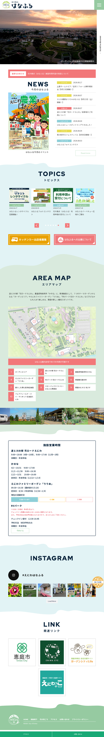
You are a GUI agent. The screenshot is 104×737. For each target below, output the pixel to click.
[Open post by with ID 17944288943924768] (89, 590)
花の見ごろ (44, 719)
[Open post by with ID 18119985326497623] (44, 590)
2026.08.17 (74, 86)
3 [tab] (51, 225)
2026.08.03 (69, 142)
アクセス (54, 719)
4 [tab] (53, 225)
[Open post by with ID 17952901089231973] (29, 590)
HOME (25, 719)
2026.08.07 (75, 99)
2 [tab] (48, 225)
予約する (20, 530)
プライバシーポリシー (80, 719)
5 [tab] (56, 225)
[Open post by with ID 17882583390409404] (74, 590)
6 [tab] (58, 225)
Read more (85, 153)
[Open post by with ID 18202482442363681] (59, 590)
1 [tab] (46, 225)
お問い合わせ (65, 719)
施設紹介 (34, 719)
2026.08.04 (74, 123)
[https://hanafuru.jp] (17, 5)
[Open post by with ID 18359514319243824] (15, 590)
